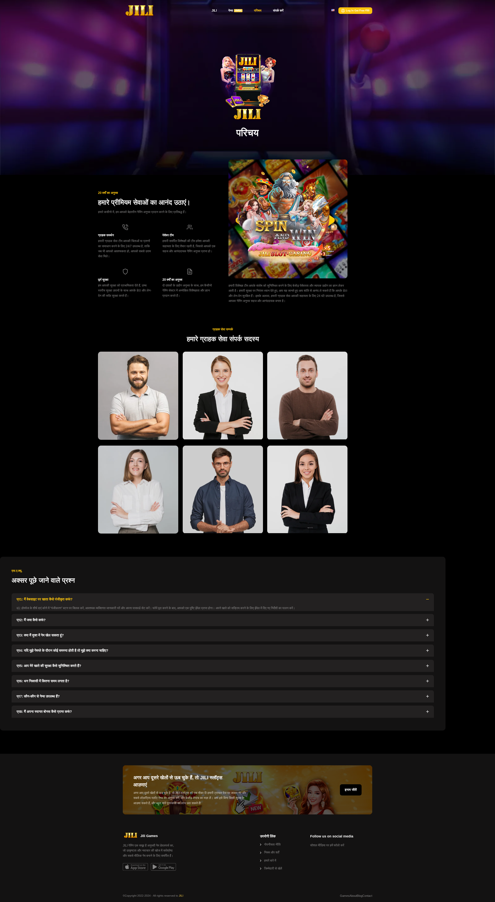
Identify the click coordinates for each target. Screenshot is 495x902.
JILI (214, 10)
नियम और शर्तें (271, 852)
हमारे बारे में (270, 860)
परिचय (257, 10)
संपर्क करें (278, 10)
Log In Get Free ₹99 (357, 10)
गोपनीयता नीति (272, 844)
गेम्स (235, 10)
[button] (223, 599)
